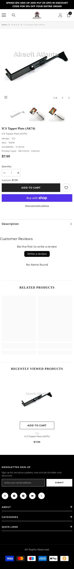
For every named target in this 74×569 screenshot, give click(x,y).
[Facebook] (5, 496)
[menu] (4, 15)
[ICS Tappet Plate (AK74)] (37, 399)
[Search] (14, 15)
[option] (37, 66)
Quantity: (7, 166)
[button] (63, 98)
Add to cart (31, 187)
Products (15, 25)
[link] (66, 187)
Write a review (37, 253)
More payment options (37, 205)
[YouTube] (32, 496)
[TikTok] (23, 496)
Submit (59, 482)
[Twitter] (41, 496)
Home (4, 25)
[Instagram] (14, 496)
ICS (13, 138)
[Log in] (60, 15)
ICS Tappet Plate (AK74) (37, 436)
